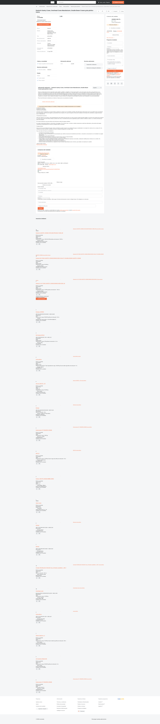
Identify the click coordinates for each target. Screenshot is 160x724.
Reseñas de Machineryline (62, 708)
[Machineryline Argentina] (42, 2)
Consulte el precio (42, 20)
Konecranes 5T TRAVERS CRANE (44, 430)
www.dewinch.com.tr (42, 168)
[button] (99, 11)
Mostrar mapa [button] (59, 182)
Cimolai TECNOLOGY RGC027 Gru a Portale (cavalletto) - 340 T (51, 567)
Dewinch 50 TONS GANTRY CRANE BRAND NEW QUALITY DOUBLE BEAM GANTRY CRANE (58, 258)
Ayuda (37, 704)
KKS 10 (37, 453)
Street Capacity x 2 (40, 635)
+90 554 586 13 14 (52, 164)
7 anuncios (44, 155)
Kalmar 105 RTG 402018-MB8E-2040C (45, 478)
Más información (110, 37)
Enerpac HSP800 (40, 312)
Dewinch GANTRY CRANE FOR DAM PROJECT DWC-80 (49, 233)
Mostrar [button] (46, 164)
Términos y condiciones (61, 701)
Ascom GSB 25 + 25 (40, 383)
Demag (37, 408)
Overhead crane (39, 591)
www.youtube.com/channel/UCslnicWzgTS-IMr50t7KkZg (49, 169)
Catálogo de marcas (61, 710)
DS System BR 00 (40, 335)
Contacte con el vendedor (44, 24)
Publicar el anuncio (41, 298)
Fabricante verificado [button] (44, 154)
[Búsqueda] (58, 2)
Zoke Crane (38, 503)
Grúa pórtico (39, 359)
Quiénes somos (39, 701)
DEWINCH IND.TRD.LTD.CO (43, 152)
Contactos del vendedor (40, 706)
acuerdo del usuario (76, 210)
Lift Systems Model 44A (41, 658)
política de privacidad (64, 210)
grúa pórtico (49, 36)
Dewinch (49, 28)
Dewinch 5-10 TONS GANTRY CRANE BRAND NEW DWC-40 (50, 283)
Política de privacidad (61, 704)
